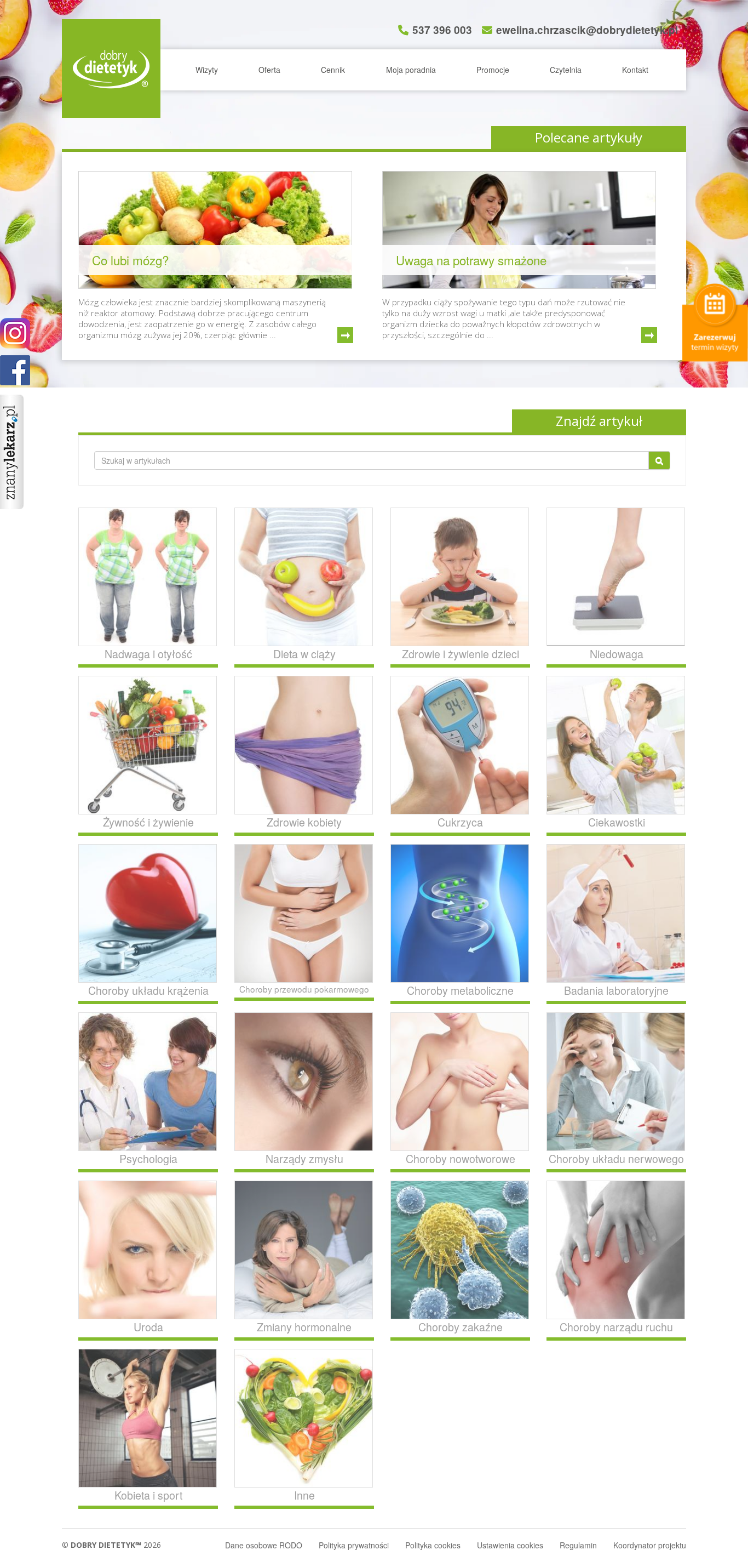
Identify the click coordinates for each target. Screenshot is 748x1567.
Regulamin (578, 1545)
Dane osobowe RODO (263, 1545)
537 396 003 (442, 30)
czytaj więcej (345, 335)
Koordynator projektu (649, 1545)
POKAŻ (15, 371)
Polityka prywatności (354, 1545)
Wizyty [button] (206, 69)
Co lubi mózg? (130, 260)
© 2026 (111, 1545)
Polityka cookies (433, 1545)
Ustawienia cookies (510, 1545)
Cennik (333, 69)
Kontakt (635, 69)
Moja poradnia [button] (411, 69)
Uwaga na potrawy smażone (471, 260)
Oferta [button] (269, 69)
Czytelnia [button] (566, 69)
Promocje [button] (492, 69)
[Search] (659, 460)
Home (111, 68)
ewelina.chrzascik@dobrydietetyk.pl (587, 30)
